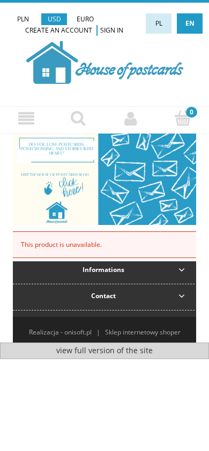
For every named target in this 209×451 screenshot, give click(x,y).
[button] (26, 118)
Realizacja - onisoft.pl (60, 332)
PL (158, 23)
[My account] (130, 118)
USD (54, 19)
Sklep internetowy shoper (143, 332)
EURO (85, 19)
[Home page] (104, 61)
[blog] (104, 178)
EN (190, 23)
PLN (23, 19)
